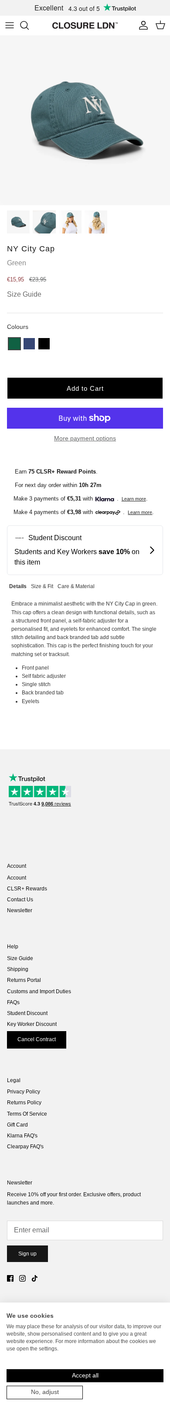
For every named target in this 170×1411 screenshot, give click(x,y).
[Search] (28, 25)
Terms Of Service (27, 1114)
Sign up (27, 1254)
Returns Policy (24, 1103)
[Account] (141, 25)
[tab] (18, 585)
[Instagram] (22, 1278)
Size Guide (20, 958)
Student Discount (27, 1013)
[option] (85, 120)
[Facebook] (10, 1278)
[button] (14, 343)
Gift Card (17, 1125)
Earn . (56, 471)
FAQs (13, 1002)
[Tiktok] (34, 1278)
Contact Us (20, 900)
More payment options (85, 438)
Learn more (134, 498)
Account (16, 878)
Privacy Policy (23, 1092)
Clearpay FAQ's (25, 1147)
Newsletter (19, 910)
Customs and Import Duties (39, 991)
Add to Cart (85, 388)
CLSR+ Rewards (27, 889)
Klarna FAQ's (22, 1136)
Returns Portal (24, 980)
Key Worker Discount (32, 1024)
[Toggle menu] (9, 25)
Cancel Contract (36, 1039)
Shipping (17, 969)
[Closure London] (85, 25)
